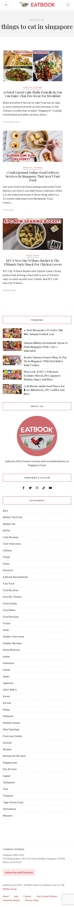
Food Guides (10, 603)
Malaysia (8, 716)
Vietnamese (9, 808)
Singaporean (10, 762)
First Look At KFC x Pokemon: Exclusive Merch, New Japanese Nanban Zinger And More (42, 375)
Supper (7, 775)
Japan (6, 676)
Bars (5, 510)
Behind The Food (12, 517)
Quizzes (7, 742)
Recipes (7, 749)
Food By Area (10, 590)
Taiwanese (9, 782)
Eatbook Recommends (15, 576)
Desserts (8, 570)
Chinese (7, 550)
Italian (6, 669)
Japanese (8, 683)
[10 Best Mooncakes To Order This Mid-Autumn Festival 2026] (12, 333)
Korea (6, 696)
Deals (6, 563)
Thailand (8, 795)
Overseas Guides (12, 736)
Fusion (6, 623)
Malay (6, 709)
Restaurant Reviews (14, 755)
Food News (32, 256)
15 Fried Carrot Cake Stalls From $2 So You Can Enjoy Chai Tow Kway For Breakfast (32, 94)
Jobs (16, 896)
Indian (6, 656)
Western (8, 815)
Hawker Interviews (13, 636)
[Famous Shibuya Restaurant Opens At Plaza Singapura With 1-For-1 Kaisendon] (12, 347)
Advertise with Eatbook (19, 872)
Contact (27, 896)
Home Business (11, 649)
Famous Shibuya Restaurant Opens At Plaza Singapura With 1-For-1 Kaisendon (46, 346)
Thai (5, 789)
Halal (6, 629)
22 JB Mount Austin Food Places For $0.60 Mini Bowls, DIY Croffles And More (44, 390)
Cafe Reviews (10, 537)
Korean (7, 702)
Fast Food (8, 583)
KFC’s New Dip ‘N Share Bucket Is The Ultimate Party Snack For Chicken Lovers (33, 262)
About (6, 896)
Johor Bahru (10, 689)
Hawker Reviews (12, 643)
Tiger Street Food (13, 802)
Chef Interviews (12, 543)
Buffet (6, 530)
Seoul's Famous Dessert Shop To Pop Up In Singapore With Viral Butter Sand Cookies (45, 361)
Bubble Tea (9, 523)
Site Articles (10, 769)
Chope (6, 556)
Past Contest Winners (46, 896)
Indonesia (8, 663)
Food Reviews (11, 616)
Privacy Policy (32, 900)
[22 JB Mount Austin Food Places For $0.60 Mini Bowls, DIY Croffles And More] (12, 390)
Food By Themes (33, 87)
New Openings (11, 729)
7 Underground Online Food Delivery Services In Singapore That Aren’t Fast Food (33, 176)
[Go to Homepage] (37, 4)
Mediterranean (11, 722)
